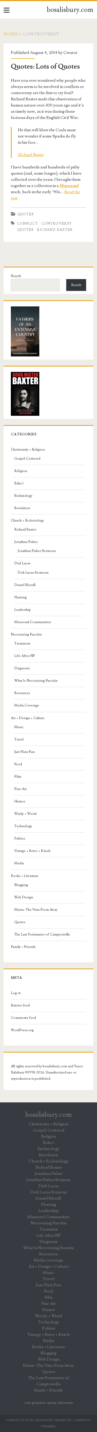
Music (19, 727)
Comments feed (23, 1018)
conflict (27, 224)
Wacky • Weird (25, 814)
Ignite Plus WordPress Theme (36, 1420)
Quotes (25, 214)
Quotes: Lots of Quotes (45, 66)
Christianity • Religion (28, 449)
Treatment (22, 643)
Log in (16, 993)
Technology (23, 826)
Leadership (22, 610)
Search (16, 276)
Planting (20, 597)
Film (17, 777)
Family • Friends (23, 947)
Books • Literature (25, 876)
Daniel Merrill (24, 585)
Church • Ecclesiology (27, 520)
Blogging (21, 885)
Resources (22, 693)
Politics (19, 838)
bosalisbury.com (70, 9)
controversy (56, 224)
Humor (19, 801)
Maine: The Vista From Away (35, 910)
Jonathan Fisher (26, 542)
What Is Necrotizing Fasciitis (36, 681)
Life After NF (24, 656)
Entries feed (20, 1005)
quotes (25, 230)
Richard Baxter (55, 230)
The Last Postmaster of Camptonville (42, 934)
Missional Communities (32, 622)
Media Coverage (26, 705)
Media (19, 863)
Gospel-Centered (27, 459)
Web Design (23, 897)
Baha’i (19, 483)
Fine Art (20, 789)
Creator (70, 52)
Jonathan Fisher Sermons (37, 551)
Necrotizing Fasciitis (26, 634)
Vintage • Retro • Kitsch (32, 851)
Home (11, 34)
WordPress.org (22, 1030)
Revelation (22, 508)
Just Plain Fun (24, 752)
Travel (19, 739)
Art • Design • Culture (27, 718)
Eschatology (23, 496)
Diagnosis (22, 668)
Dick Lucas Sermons (33, 573)
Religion (20, 471)
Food (18, 764)
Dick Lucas (22, 563)
